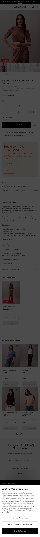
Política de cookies (13, 510)
